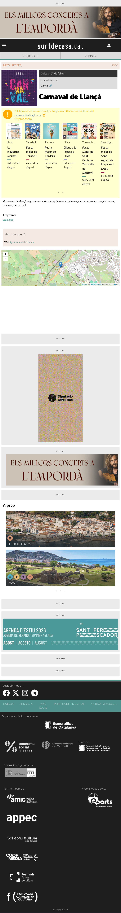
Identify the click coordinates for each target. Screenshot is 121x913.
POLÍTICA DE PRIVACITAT (69, 704)
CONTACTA (25, 704)
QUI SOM (8, 704)
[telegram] (34, 694)
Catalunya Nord (12, 60)
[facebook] (6, 694)
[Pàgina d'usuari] (109, 46)
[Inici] (60, 45)
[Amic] (22, 800)
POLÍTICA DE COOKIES (103, 704)
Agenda (90, 55)
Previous (8, 158)
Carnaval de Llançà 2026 (28, 115)
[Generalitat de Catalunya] (60, 728)
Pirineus (85, 60)
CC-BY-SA (114, 284)
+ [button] (5, 254)
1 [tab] (58, 191)
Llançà (44, 85)
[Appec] (22, 820)
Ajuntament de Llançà (22, 242)
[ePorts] (100, 800)
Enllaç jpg (8, 219)
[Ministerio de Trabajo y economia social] (20, 774)
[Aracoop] (20, 747)
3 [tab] (64, 590)
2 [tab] (62, 191)
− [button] (5, 259)
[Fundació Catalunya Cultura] (22, 898)
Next (113, 158)
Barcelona (109, 60)
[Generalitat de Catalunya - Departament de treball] (95, 751)
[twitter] (15, 694)
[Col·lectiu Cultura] (22, 839)
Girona (36, 60)
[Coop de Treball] (57, 747)
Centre (60, 60)
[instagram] (25, 694)
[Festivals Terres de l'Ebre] (22, 878)
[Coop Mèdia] (22, 859)
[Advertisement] (60, 308)
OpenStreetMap (95, 284)
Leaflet (84, 284)
